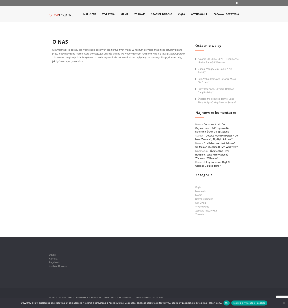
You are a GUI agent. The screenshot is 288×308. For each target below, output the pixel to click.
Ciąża (181, 14)
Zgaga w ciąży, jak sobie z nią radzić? (215, 71)
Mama (124, 14)
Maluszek (89, 14)
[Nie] (284, 303)
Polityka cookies (58, 266)
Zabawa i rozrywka (226, 14)
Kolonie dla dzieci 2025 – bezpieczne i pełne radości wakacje (218, 61)
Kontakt (53, 258)
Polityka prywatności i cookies (249, 303)
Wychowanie (199, 14)
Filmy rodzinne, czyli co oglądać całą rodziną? (216, 91)
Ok (226, 303)
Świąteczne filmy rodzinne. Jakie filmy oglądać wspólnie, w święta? (217, 100)
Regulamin (54, 262)
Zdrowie (139, 14)
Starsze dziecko (161, 14)
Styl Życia (108, 14)
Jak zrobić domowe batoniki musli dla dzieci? (217, 81)
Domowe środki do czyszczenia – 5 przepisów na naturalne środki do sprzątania (212, 128)
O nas (52, 254)
